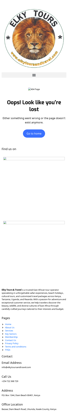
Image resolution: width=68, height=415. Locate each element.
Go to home (34, 133)
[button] (34, 75)
